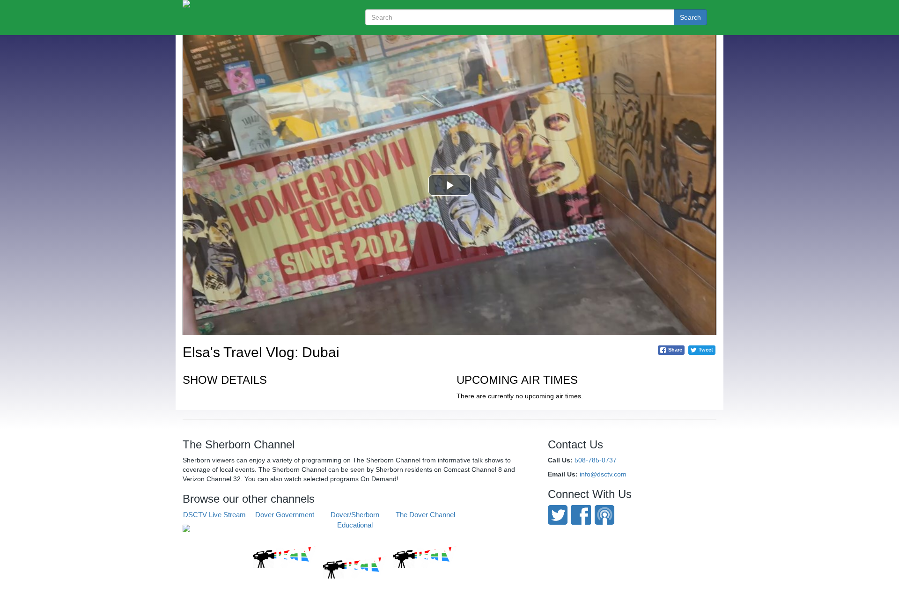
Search (690, 17)
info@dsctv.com (603, 474)
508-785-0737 (596, 460)
